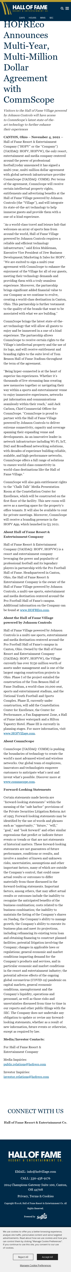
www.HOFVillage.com (19, 733)
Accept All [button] (47, 1257)
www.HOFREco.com (34, 610)
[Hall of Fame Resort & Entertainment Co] (30, 8)
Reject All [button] (23, 1257)
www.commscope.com (19, 782)
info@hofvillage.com (41, 1171)
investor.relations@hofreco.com (26, 1077)
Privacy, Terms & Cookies (36, 1196)
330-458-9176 (40, 1178)
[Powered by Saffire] (42, 1216)
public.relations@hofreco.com (25, 1064)
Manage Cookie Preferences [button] (35, 1265)
